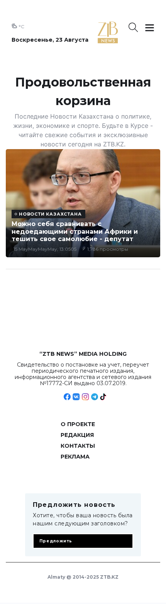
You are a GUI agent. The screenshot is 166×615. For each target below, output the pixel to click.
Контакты (78, 446)
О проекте (78, 424)
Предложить (55, 541)
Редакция (77, 435)
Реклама (75, 457)
